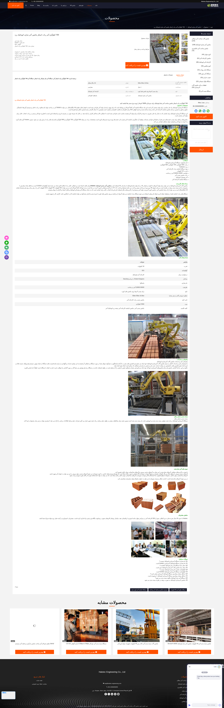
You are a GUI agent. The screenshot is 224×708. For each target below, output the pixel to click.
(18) (205, 73)
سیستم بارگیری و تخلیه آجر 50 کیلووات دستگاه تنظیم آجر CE (86, 643)
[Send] (189, 705)
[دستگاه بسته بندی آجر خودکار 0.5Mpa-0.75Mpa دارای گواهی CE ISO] (189, 625)
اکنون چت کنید (15, 5)
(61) (204, 58)
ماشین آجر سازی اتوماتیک (194, 27)
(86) (203, 62)
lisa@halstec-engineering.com (19, 1)
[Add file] (220, 705)
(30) (206, 66)
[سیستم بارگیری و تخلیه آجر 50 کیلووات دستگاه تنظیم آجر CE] (86, 625)
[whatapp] (200, 111)
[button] (184, 60)
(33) (205, 77)
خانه (96, 5)
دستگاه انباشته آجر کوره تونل (138, 589)
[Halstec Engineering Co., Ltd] (212, 5)
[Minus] (189, 667)
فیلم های (81, 5)
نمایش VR (72, 5)
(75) (200, 49)
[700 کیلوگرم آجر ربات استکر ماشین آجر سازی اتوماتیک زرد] (164, 48)
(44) (206, 54)
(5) (205, 91)
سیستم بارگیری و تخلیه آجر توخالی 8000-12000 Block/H (34, 643)
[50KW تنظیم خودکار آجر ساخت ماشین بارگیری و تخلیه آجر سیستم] (138, 625)
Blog (38, 5)
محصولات (89, 5)
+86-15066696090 (38, 1)
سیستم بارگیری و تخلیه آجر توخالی (158, 589)
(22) (203, 81)
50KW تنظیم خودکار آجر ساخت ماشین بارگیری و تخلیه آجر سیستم (137, 643)
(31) (204, 70)
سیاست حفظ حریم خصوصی (39, 684)
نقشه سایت (39, 680)
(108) (201, 44)
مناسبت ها (46, 5)
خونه (211, 27)
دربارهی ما (63, 5)
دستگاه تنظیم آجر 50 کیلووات (178, 589)
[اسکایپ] (204, 111)
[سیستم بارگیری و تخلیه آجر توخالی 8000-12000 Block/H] (35, 625)
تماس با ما (54, 5)
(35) (199, 86)
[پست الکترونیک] (196, 111)
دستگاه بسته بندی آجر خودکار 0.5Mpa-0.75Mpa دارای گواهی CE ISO (189, 643)
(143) (200, 40)
